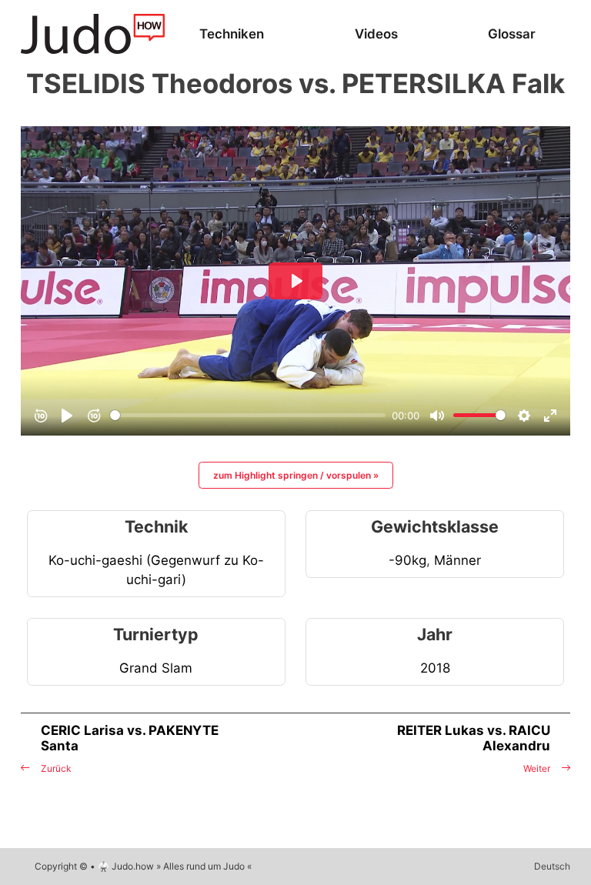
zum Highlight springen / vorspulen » (296, 475)
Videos (376, 34)
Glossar (512, 34)
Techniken (231, 34)
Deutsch (552, 866)
